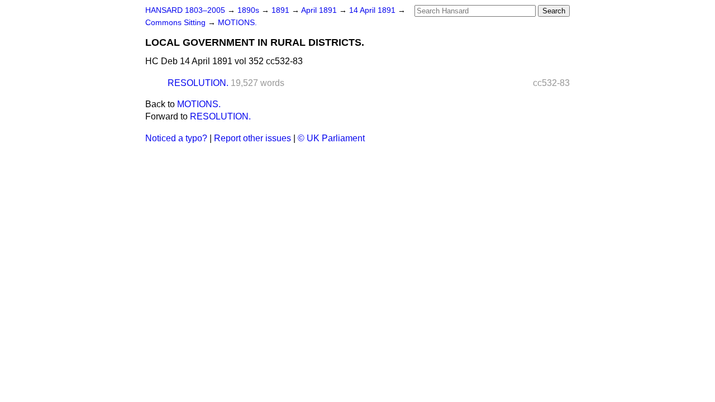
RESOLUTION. (198, 83)
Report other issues (252, 138)
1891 (281, 10)
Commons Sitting (176, 22)
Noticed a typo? (176, 138)
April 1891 (320, 10)
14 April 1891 (373, 10)
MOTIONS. (237, 22)
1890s (249, 10)
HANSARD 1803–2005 (185, 10)
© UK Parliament (331, 138)
